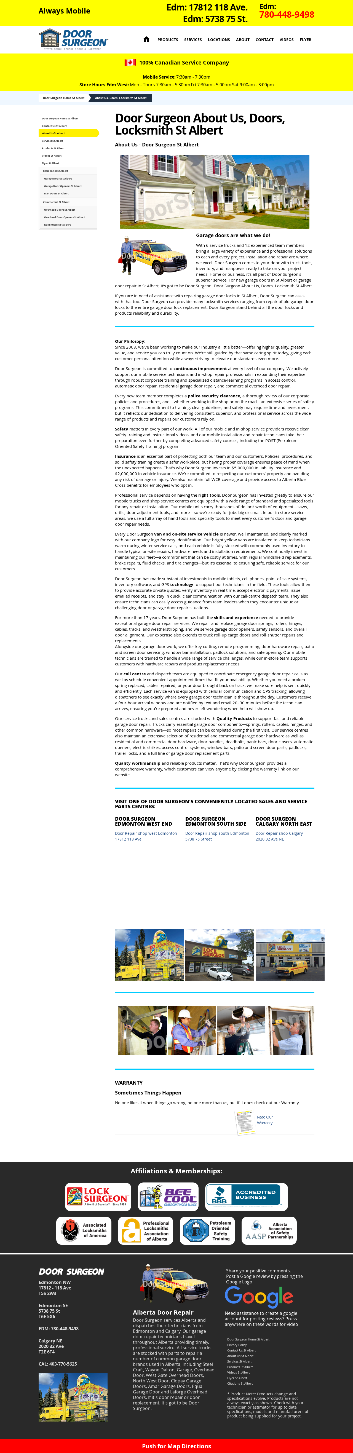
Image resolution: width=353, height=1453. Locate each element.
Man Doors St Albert (56, 193)
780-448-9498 (65, 1329)
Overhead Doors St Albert (59, 210)
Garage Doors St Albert (58, 178)
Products (167, 39)
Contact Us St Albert (54, 126)
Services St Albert (52, 141)
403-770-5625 (63, 1364)
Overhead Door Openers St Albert (64, 217)
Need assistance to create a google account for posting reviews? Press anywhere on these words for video (261, 1318)
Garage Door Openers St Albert (63, 186)
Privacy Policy (237, 1345)
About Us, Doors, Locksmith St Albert (120, 98)
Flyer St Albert (50, 163)
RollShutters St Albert (57, 224)
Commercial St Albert (56, 202)
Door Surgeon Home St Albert (63, 98)
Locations (219, 39)
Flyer (305, 39)
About (243, 39)
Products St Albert (53, 148)
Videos (287, 39)
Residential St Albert (55, 171)
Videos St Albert (51, 155)
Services (193, 39)
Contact (265, 39)
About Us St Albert (53, 133)
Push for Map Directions (176, 1446)
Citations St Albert (240, 1383)
